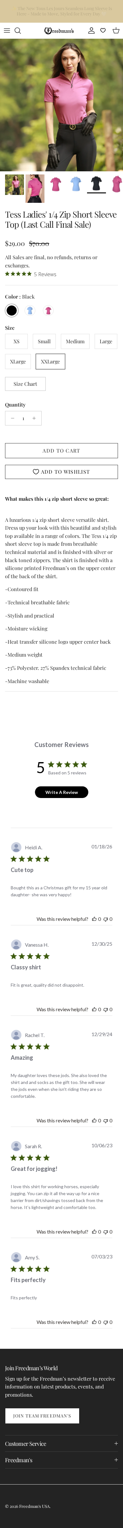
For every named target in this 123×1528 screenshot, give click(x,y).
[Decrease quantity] (10, 418)
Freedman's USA (34, 1506)
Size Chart (25, 383)
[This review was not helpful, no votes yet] (105, 919)
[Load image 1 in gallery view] (61, 105)
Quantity (15, 404)
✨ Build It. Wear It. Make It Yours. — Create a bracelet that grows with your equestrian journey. (61, 11)
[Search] (21, 30)
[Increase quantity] (35, 418)
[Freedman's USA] (59, 30)
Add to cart (61, 450)
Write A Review (61, 792)
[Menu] (7, 30)
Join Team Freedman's (42, 1416)
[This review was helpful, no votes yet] (94, 919)
